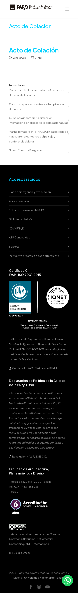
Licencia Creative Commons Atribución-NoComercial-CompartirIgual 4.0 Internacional (34, 539)
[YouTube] (47, 587)
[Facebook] (31, 587)
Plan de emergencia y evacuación (30, 192)
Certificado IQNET (46, 368)
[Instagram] (39, 587)
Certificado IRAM (22, 368)
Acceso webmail (19, 201)
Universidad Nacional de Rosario (44, 577)
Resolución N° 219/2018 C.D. (29, 456)
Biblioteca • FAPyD (20, 219)
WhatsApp (19, 57)
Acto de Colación (34, 50)
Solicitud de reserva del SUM (26, 210)
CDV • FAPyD (16, 228)
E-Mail (38, 57)
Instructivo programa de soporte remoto (34, 255)
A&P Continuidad (19, 237)
